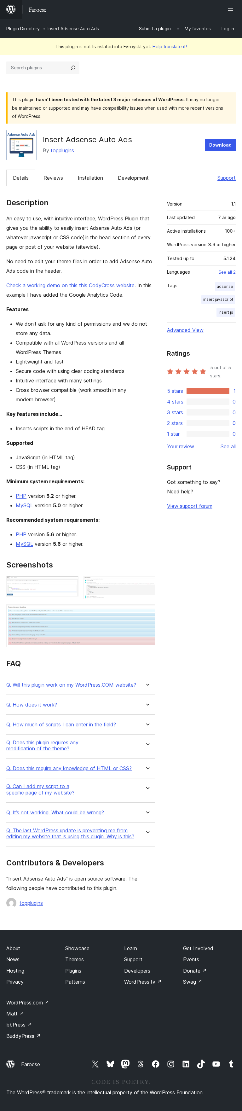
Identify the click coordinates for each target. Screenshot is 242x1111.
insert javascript (218, 299)
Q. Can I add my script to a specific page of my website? (40, 789)
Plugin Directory (23, 28)
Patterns (75, 982)
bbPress (19, 1024)
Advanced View (185, 330)
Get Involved (198, 948)
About (13, 948)
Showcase (77, 948)
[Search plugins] (73, 67)
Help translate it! (170, 46)
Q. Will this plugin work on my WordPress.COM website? (71, 685)
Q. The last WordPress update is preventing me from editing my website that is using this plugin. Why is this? (70, 834)
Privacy (15, 982)
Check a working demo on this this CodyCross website (70, 285)
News (13, 959)
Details (21, 178)
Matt (15, 1013)
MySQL (24, 505)
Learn (130, 948)
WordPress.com (27, 1002)
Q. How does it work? (31, 705)
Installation (90, 178)
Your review (180, 446)
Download (220, 145)
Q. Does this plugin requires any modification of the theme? (42, 746)
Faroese (30, 1064)
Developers (137, 971)
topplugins (62, 150)
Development (133, 178)
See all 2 (227, 272)
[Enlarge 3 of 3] (147, 613)
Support (226, 178)
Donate (195, 971)
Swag (192, 982)
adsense (225, 286)
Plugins (73, 971)
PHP (21, 496)
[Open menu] (232, 9)
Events (191, 959)
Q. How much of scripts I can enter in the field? (61, 725)
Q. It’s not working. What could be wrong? (55, 813)
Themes (74, 959)
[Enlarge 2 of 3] (147, 584)
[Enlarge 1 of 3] (70, 584)
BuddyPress (23, 1036)
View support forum (189, 506)
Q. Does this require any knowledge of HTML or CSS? (69, 768)
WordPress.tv (143, 982)
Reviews (53, 178)
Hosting (15, 971)
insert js (225, 312)
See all (228, 446)
